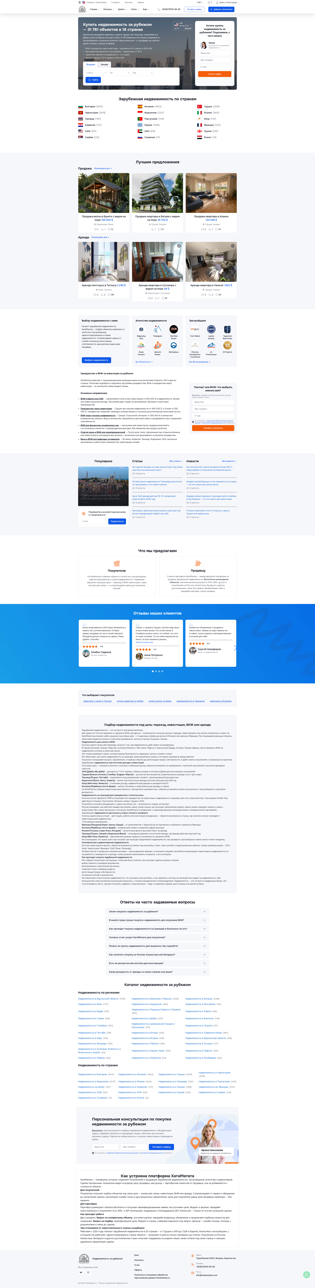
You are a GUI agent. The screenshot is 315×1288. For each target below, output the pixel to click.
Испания (149, 106)
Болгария (90, 106)
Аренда (104, 64)
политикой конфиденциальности (213, 423)
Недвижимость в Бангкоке (199, 1018)
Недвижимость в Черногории (214, 1072)
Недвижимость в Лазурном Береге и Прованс (156, 1009)
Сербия (89, 137)
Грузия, (155, 224)
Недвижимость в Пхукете (199, 1025)
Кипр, (101, 289)
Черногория (91, 112)
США (87, 131)
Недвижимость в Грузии (171, 1092)
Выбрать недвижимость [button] (96, 360)
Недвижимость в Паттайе (92, 1032)
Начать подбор (214, 74)
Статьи (137, 461)
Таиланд (89, 119)
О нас (137, 1265)
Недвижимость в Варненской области (206, 1038)
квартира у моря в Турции (97, 701)
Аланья (216, 224)
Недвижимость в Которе (145, 1032)
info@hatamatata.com (206, 1275)
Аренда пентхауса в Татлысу (104, 285)
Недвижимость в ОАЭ (130, 1092)
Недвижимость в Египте (131, 1097)
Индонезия (150, 112)
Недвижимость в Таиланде (173, 1081)
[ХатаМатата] (84, 1259)
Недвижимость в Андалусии (147, 1004)
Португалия (150, 119)
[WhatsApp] (306, 1274)
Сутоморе (165, 293)
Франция (209, 125)
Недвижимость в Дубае (144, 1018)
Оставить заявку (194, 9)
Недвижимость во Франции (214, 1087)
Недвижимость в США (90, 1092)
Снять (134, 9)
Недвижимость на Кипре (91, 1087)
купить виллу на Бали (160, 701)
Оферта (141, 2)
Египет (207, 137)
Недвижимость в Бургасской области (98, 998)
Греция (148, 125)
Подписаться (117, 521)
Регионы (107, 9)
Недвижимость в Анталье (199, 998)
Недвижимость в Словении (93, 1097)
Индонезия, (102, 224)
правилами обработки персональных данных (123, 1153)
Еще (145, 9)
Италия (208, 112)
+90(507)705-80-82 (205, 1266)
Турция (208, 106)
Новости (192, 461)
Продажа (90, 64)
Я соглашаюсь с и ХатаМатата (214, 422)
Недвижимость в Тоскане (199, 1043)
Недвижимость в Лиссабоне (200, 1004)
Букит (111, 224)
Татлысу (108, 289)
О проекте (115, 2)
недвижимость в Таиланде (191, 701)
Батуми (162, 224)
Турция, (209, 224)
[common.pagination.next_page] (235, 648)
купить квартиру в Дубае (130, 701)
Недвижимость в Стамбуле (93, 1025)
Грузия (208, 131)
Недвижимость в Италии (131, 1081)
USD (199, 2)
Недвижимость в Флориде (92, 1043)
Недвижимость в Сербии (212, 1092)
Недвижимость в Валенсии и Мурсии (152, 998)
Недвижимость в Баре (90, 1038)
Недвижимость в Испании (132, 1074)
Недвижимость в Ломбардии (201, 1058)
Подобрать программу (213, 428)
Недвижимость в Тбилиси (146, 1043)
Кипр (207, 119)
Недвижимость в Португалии (215, 1081)
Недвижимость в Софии (91, 1018)
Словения (149, 137)
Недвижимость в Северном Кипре (203, 1032)
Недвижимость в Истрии (145, 1038)
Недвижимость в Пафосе (199, 1050)
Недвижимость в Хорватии (133, 1087)
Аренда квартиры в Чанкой (211, 285)
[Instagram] (88, 1272)
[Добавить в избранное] (125, 177)
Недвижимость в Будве (91, 1011)
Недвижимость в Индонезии (93, 1081)
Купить (121, 9)
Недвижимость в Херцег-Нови (148, 1050)
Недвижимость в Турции (172, 1074)
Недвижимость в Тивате (198, 1011)
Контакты (129, 2)
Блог (136, 1255)
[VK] (81, 1272)
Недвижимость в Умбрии (91, 1058)
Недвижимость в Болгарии (93, 1074)
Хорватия (90, 125)
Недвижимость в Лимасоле (147, 1058)
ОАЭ (146, 131)
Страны (93, 9)
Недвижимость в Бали (90, 1004)
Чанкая (216, 289)
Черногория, (154, 293)
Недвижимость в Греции (171, 1087)
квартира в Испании (221, 701)
